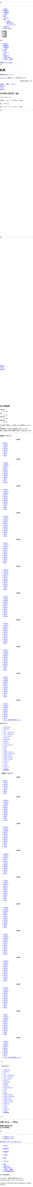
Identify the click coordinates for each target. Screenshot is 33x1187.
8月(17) (5, 577)
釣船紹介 (6, 10)
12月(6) (5, 543)
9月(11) (5, 575)
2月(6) (5, 453)
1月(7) (5, 562)
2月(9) (5, 507)
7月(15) (5, 498)
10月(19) (5, 573)
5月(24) (5, 448)
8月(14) (5, 550)
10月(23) (5, 466)
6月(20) (5, 500)
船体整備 (6, 769)
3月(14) (5, 586)
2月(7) (5, 668)
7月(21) (5, 578)
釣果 (4, 16)
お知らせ (6, 26)
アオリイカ (6, 727)
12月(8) (5, 489)
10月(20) (5, 707)
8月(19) (5, 604)
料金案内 (6, 12)
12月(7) (5, 677)
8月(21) (5, 443)
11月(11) (5, 518)
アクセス (6, 18)
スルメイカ (6, 739)
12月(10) (5, 570)
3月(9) (5, 559)
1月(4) (5, 455)
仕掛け (9, 21)
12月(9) (5, 596)
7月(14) (5, 659)
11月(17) (5, 545)
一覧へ (2, 87)
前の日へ (2, 86)
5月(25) (5, 502)
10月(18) (5, 493)
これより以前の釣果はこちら (12, 720)
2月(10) (5, 641)
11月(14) (5, 652)
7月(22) (5, 632)
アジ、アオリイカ (8, 732)
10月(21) (5, 546)
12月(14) (5, 516)
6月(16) (5, 446)
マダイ (13, 84)
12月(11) (5, 704)
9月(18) (5, 655)
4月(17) (5, 637)
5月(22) (5, 582)
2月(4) (5, 695)
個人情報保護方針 (8, 1171)
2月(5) (5, 587)
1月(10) (5, 616)
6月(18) (5, 580)
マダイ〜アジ (7, 755)
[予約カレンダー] (8, 1136)
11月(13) (5, 678)
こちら (2, 78)
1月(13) (5, 482)
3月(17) (5, 666)
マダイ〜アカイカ (8, 753)
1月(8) (5, 509)
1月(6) (5, 536)
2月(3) (5, 480)
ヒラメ (5, 746)
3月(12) (5, 532)
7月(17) (5, 552)
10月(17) (5, 627)
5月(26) (5, 475)
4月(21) (5, 557)
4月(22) (5, 691)
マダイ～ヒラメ (8, 759)
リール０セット (11, 24)
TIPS (4, 19)
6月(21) (5, 607)
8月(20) (5, 470)
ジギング (6, 737)
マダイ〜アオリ (8, 752)
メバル (5, 764)
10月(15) (5, 654)
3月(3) (5, 505)
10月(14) (5, 520)
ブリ (4, 748)
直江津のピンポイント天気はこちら (11, 1141)
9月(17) (5, 468)
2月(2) (5, 561)
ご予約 (5, 14)
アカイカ (6, 728)
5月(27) (5, 555)
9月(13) (5, 548)
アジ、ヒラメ (7, 736)
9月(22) (5, 628)
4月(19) (5, 664)
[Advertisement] (16, 386)
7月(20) (5, 471)
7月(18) (5, 445)
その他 (5, 741)
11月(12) (5, 464)
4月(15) (5, 450)
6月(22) (5, 473)
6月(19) (5, 687)
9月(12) (5, 521)
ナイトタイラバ (8, 745)
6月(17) (5, 553)
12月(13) (5, 462)
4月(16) (5, 477)
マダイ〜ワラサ (8, 757)
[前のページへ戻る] (6, 62)
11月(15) (5, 491)
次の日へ (2, 89)
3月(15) (5, 639)
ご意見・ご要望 (8, 59)
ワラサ (5, 768)
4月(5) (5, 611)
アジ (4, 730)
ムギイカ (6, 761)
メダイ (5, 762)
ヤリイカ (6, 766)
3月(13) (5, 452)
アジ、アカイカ (8, 734)
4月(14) (5, 530)
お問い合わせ (7, 28)
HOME (5, 9)
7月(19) (5, 525)
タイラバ (6, 743)
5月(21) (5, 609)
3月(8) (5, 479)
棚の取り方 (10, 23)
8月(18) (5, 711)
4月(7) (5, 718)
